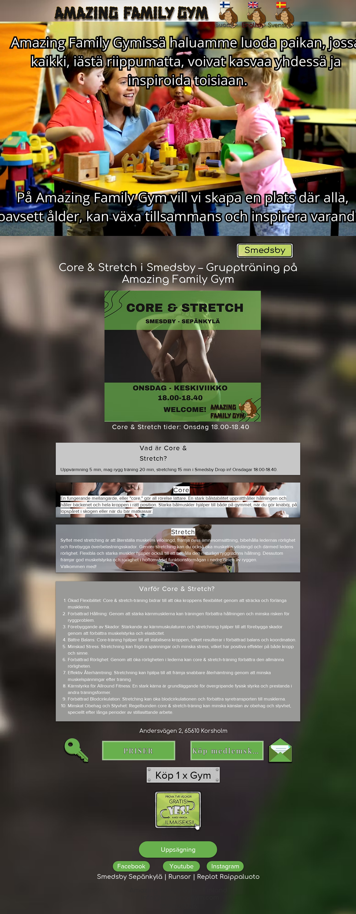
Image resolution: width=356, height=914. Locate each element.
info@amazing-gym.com (180, 897)
